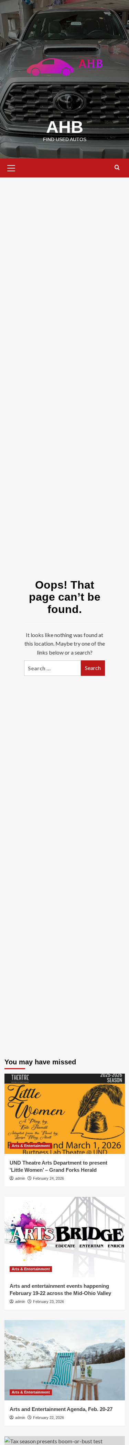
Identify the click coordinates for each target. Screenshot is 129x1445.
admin (20, 1178)
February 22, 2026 (48, 1417)
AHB (64, 127)
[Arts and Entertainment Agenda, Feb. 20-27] (64, 1360)
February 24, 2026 (48, 1178)
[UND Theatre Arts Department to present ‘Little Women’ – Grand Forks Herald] (64, 1114)
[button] (11, 167)
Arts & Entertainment (31, 1146)
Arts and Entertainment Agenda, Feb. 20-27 (61, 1409)
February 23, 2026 (48, 1301)
